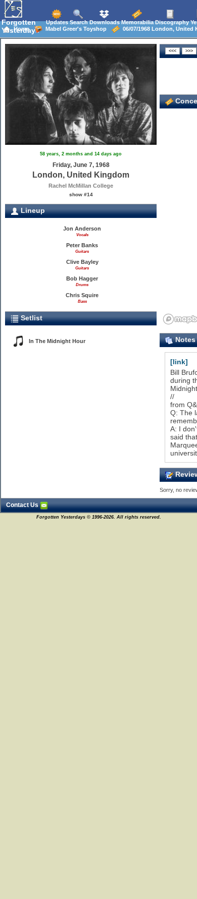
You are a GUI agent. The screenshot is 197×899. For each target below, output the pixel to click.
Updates (56, 22)
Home (20, 29)
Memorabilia (137, 22)
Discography (171, 22)
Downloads (104, 22)
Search (78, 22)
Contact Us (23, 505)
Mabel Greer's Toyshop (74, 29)
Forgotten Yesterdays (20, 26)
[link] (179, 362)
